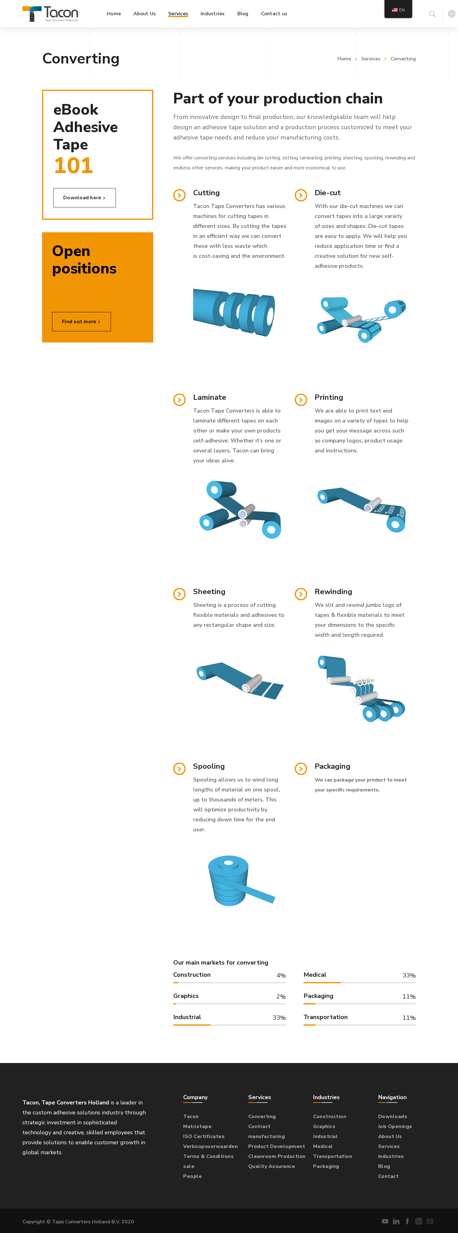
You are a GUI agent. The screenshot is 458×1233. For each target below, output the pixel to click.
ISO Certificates (204, 1136)
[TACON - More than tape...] (50, 13)
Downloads (393, 1116)
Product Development (276, 1146)
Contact (388, 1176)
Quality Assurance (271, 1166)
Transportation (332, 1156)
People (192, 1176)
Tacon (191, 1116)
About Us (390, 1136)
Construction (329, 1116)
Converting (262, 1116)
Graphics (324, 1126)
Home (344, 58)
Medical (323, 1146)
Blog (384, 1166)
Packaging (326, 1166)
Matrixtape (197, 1126)
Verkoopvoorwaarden (210, 1146)
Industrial (325, 1136)
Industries (391, 1156)
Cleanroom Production (277, 1156)
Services (370, 58)
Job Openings (395, 1126)
